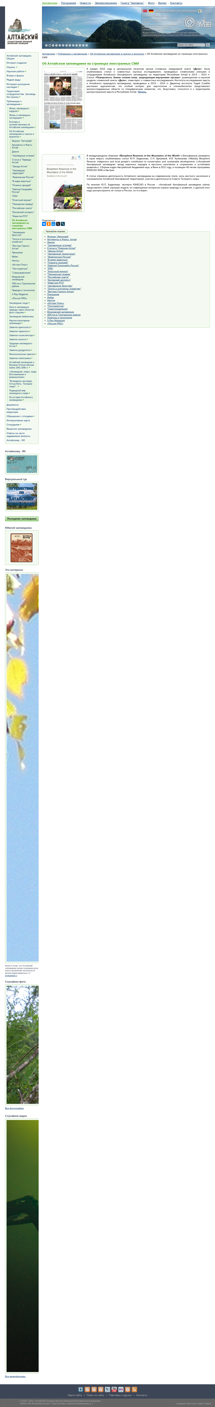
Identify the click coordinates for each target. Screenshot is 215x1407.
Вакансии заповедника (19, 428)
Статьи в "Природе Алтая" (61, 248)
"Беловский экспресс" (59, 280)
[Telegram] (87, 1389)
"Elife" (50, 268)
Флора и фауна (15, 75)
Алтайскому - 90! (16, 440)
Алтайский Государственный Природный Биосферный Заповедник (67, 1401)
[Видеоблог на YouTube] (114, 1389)
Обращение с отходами (20, 416)
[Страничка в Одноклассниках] (94, 1389)
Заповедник (49, 3)
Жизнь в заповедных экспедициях (19, 116)
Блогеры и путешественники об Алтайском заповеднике (21, 125)
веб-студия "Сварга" (202, 1403)
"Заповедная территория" (61, 253)
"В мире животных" (57, 259)
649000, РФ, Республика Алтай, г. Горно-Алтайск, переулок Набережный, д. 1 (56, 1403)
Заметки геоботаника (20, 358)
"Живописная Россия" (59, 257)
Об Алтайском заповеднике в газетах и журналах (117, 53)
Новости (85, 3)
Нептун (51, 300)
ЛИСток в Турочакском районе (64, 314)
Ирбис (50, 297)
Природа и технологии (59, 317)
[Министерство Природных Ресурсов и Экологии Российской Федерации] (199, 11)
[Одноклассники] (49, 224)
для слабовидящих (187, 11)
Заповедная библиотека (21, 316)
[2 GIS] (127, 1389)
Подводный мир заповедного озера (18, 391)
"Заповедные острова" (59, 245)
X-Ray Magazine (56, 320)
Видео (162, 3)
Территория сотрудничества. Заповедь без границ (21, 94)
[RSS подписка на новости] (134, 1389)
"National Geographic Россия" (63, 265)
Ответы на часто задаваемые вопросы (18, 434)
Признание (53, 294)
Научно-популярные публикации (19, 321)
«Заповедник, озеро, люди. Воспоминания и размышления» (23, 374)
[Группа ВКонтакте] (80, 1389)
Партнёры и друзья (120, 1395)
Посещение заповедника (21, 518)
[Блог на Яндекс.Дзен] (100, 1389)
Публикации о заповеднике (72, 53)
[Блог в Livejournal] (107, 1389)
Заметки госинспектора (21, 335)
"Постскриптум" (55, 306)
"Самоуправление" (57, 309)
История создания (17, 62)
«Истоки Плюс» (55, 303)
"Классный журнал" (57, 271)
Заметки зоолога (17, 339)
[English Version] (145, 11)
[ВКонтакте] (44, 224)
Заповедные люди (18, 303)
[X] (58, 224)
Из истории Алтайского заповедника (21, 398)
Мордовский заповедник (60, 312)
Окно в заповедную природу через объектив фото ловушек (21, 310)
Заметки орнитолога (19, 327)
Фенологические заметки (22, 354)
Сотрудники (13, 424)
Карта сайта (75, 1395)
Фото (151, 3)
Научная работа (15, 71)
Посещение (68, 3)
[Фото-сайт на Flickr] (121, 1389)
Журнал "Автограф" (58, 236)
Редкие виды (13, 79)
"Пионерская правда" (59, 274)
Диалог (51, 242)
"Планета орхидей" (57, 262)
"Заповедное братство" (60, 285)
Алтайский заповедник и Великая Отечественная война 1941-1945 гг (21, 365)
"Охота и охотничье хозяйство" (64, 288)
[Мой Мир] (53, 224)
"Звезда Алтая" (55, 251)
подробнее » (11, 976)
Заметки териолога (19, 331)
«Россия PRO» (55, 323)
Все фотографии (14, 1108)
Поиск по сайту (95, 1395)
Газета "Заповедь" (132, 3)
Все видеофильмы (15, 1376)
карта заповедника (165, 11)
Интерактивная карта (18, 420)
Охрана (11, 67)
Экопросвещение (106, 3)
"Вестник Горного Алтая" (60, 291)
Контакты (176, 3)
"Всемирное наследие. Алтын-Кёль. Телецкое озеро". (20, 384)
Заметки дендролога (19, 350)
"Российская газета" (58, 277)
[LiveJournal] (63, 224)
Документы (13, 404)
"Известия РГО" (55, 282)
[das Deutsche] (151, 11)
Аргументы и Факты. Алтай (62, 239)
